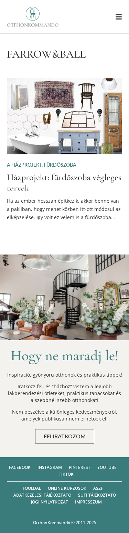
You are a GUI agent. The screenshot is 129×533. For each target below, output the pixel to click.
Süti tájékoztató (97, 495)
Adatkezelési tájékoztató (42, 495)
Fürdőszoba (60, 165)
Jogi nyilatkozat (49, 502)
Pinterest (79, 467)
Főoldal (32, 488)
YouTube (107, 467)
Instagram (49, 467)
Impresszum (88, 502)
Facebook (20, 467)
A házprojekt (24, 165)
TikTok (66, 474)
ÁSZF (98, 488)
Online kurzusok (67, 488)
